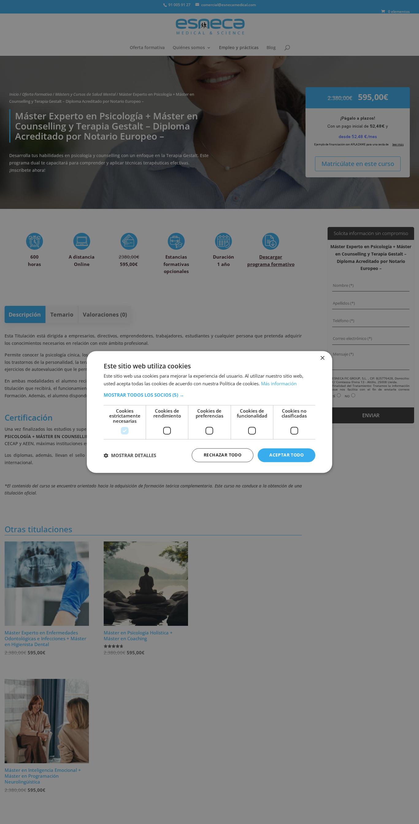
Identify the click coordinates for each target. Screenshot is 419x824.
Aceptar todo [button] (286, 455)
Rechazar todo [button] (222, 455)
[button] (209, 395)
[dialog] (209, 412)
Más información (279, 384)
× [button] (322, 358)
